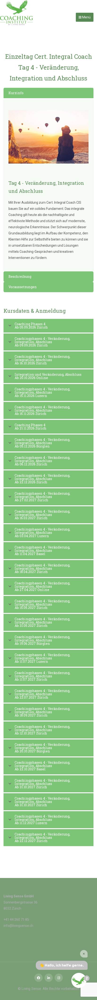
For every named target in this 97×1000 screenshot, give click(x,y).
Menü (86, 17)
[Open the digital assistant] (78, 980)
